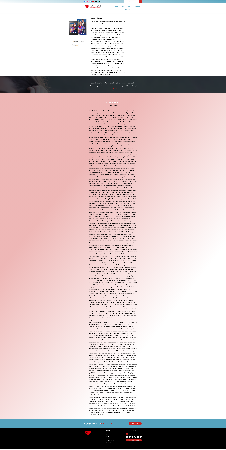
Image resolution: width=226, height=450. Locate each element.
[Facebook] (127, 437)
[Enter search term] (140, 1)
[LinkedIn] (132, 437)
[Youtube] (135, 437)
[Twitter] (138, 437)
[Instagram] (130, 437)
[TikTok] (141, 437)
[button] (135, 423)
